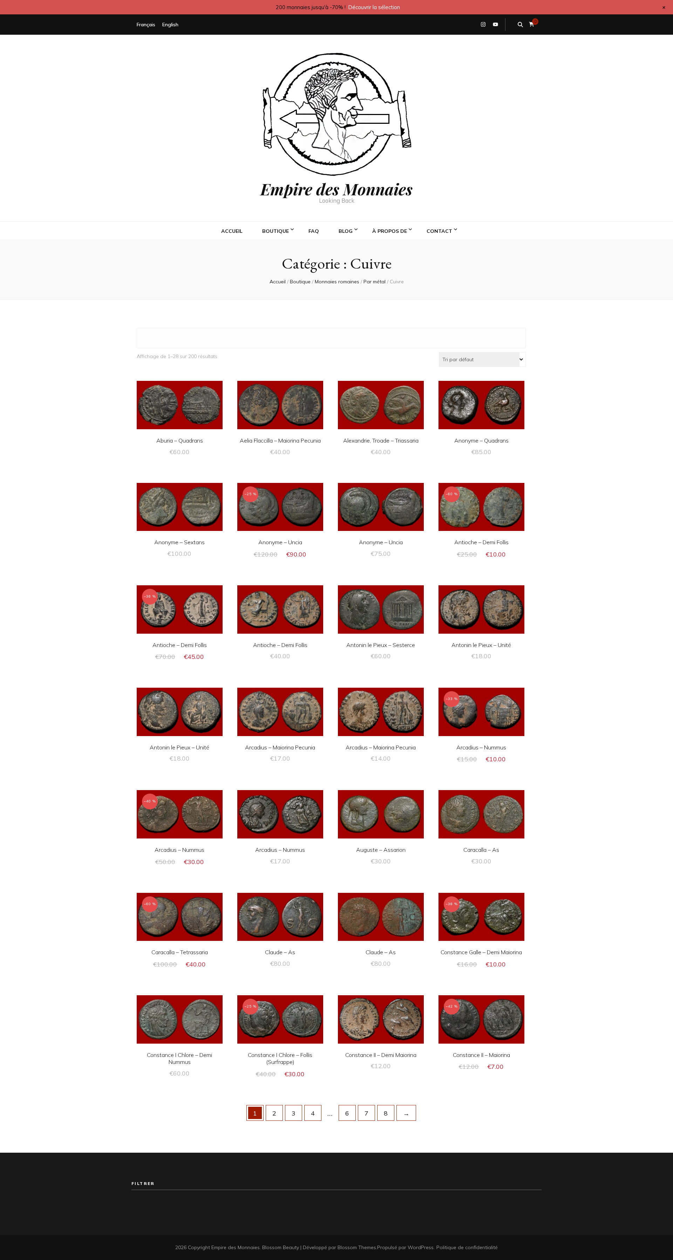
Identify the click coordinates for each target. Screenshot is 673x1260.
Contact (439, 231)
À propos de (389, 231)
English (170, 24)
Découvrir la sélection (374, 7)
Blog (346, 231)
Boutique (275, 231)
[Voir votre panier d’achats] (531, 24)
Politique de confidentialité (467, 1247)
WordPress (421, 1247)
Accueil (232, 231)
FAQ (313, 231)
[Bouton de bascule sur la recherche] (520, 24)
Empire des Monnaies (336, 188)
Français (146, 24)
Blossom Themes (357, 1247)
